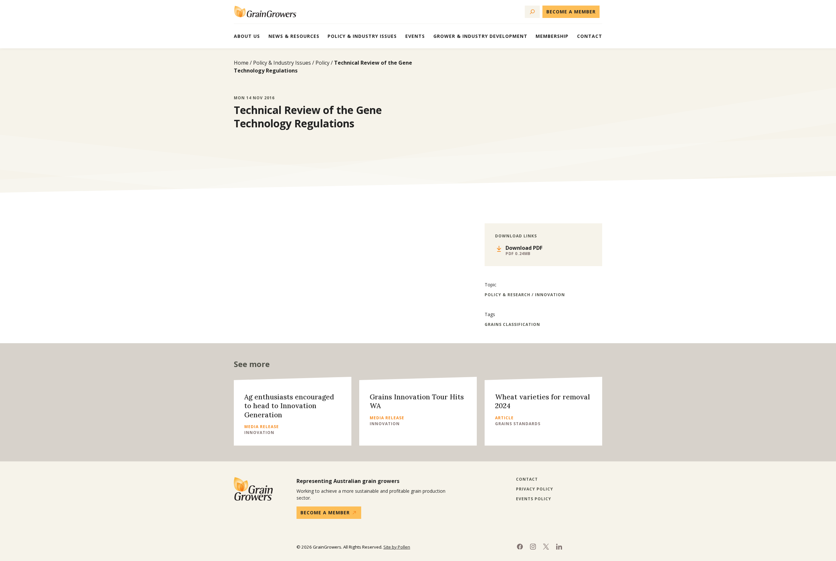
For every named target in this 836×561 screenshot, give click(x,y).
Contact (589, 36)
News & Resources (293, 36)
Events (415, 36)
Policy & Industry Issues (362, 36)
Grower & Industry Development (480, 36)
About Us (247, 36)
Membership (552, 36)
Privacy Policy (534, 489)
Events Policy (533, 499)
